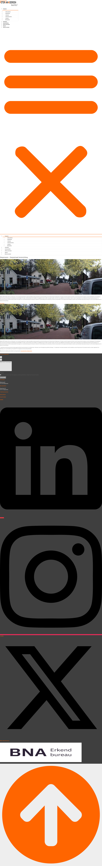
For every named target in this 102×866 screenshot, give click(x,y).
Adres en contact (6, 27)
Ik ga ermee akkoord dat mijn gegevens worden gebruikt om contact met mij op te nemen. (20, 374)
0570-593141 (3, 394)
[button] (51, 131)
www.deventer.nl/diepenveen (26, 350)
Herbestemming (8, 16)
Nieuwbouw (7, 13)
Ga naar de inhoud (3, 0)
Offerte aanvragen (6, 24)
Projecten (5, 8)
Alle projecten (8, 11)
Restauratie (7, 19)
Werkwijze (5, 21)
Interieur (7, 18)
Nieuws (4, 25)
